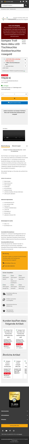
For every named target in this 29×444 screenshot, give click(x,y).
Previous (3, 17)
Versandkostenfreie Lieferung (12, 81)
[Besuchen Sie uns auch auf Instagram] (13, 431)
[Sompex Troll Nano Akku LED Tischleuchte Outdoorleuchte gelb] (12, 117)
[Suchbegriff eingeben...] (26, 5)
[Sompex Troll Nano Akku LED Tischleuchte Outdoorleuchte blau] (7, 117)
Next (3, 20)
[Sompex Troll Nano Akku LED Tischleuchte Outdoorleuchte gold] (17, 117)
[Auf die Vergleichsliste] (25, 63)
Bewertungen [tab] (16, 146)
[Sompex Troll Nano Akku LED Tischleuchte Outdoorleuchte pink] (17, 119)
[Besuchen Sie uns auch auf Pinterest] (10, 431)
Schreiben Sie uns (10, 263)
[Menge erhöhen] (26, 94)
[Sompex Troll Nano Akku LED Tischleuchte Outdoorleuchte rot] (21, 119)
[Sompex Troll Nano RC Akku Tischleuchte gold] (21, 121)
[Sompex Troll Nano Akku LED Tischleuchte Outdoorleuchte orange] (12, 119)
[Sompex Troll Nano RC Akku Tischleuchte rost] (12, 123)
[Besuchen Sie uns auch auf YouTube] (6, 431)
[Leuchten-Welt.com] (9, 1)
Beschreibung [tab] (5, 146)
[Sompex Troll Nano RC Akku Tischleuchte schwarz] (17, 123)
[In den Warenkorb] (2, 16)
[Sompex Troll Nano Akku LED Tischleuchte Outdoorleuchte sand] (7, 121)
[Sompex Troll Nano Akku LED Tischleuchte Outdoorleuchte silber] (12, 121)
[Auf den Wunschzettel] (25, 59)
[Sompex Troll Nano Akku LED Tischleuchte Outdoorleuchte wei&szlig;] (17, 121)
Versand (20, 434)
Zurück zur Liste (5, 9)
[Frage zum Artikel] (25, 66)
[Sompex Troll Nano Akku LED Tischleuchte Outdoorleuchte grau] (21, 117)
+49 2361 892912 (9, 266)
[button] (20, 1)
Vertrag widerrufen (14, 426)
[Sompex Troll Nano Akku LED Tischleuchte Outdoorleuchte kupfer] (7, 119)
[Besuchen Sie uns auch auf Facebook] (2, 431)
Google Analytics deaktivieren (7, 439)
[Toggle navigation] (2, 2)
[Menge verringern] (3, 94)
